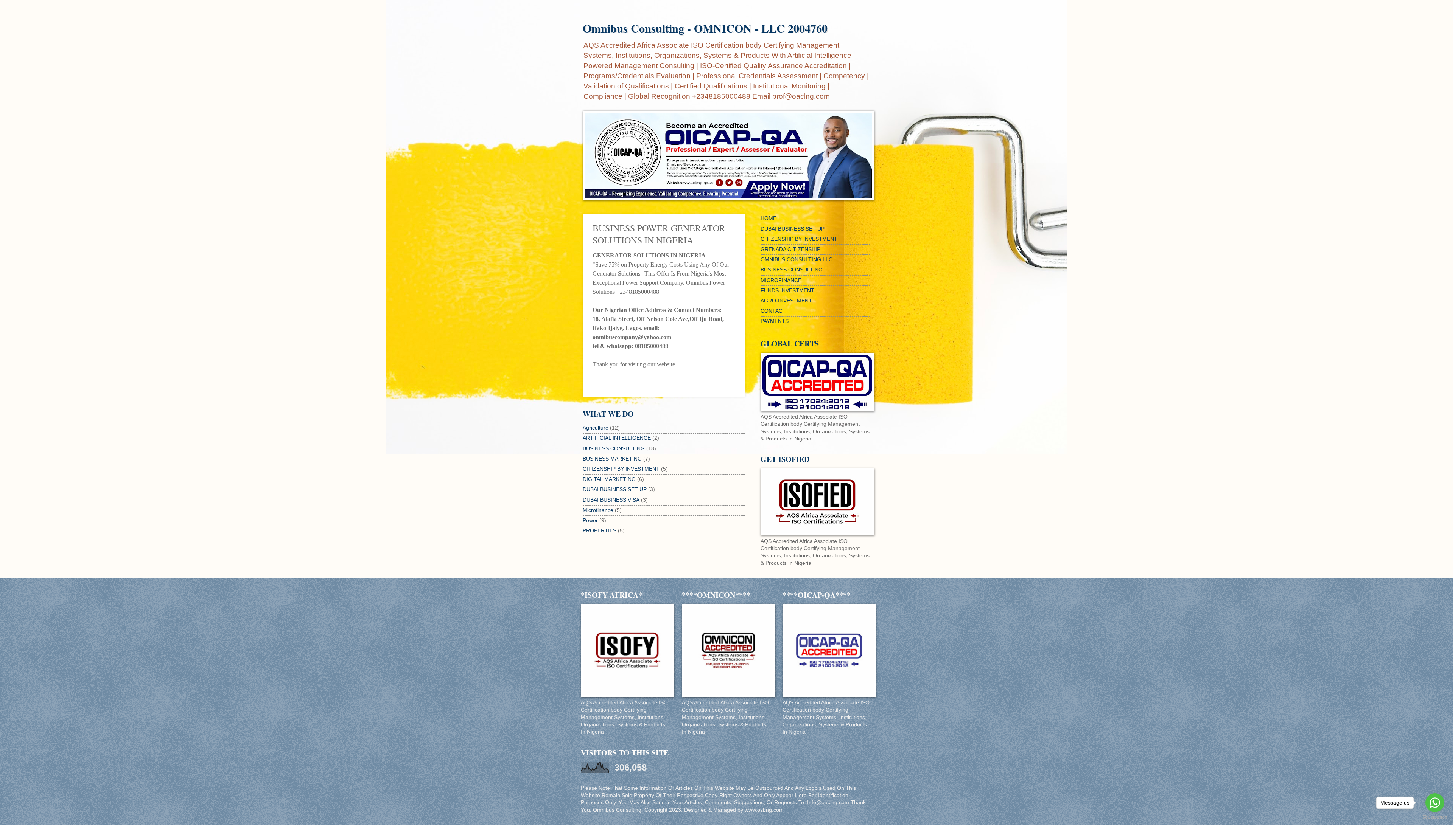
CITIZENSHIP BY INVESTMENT (621, 469)
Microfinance (598, 510)
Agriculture (595, 428)
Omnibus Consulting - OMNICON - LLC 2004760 (705, 28)
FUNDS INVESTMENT (787, 290)
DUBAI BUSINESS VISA (611, 500)
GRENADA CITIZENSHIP (790, 249)
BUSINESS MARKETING (612, 459)
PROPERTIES (599, 530)
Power (590, 520)
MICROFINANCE (781, 280)
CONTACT (773, 311)
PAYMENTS (775, 321)
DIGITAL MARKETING (609, 479)
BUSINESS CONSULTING (614, 448)
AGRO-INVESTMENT (786, 301)
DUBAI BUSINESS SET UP (615, 489)
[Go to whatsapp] (1434, 802)
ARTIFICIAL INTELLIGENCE (617, 438)
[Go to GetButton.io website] (1435, 817)
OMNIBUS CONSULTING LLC (796, 259)
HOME (768, 218)
